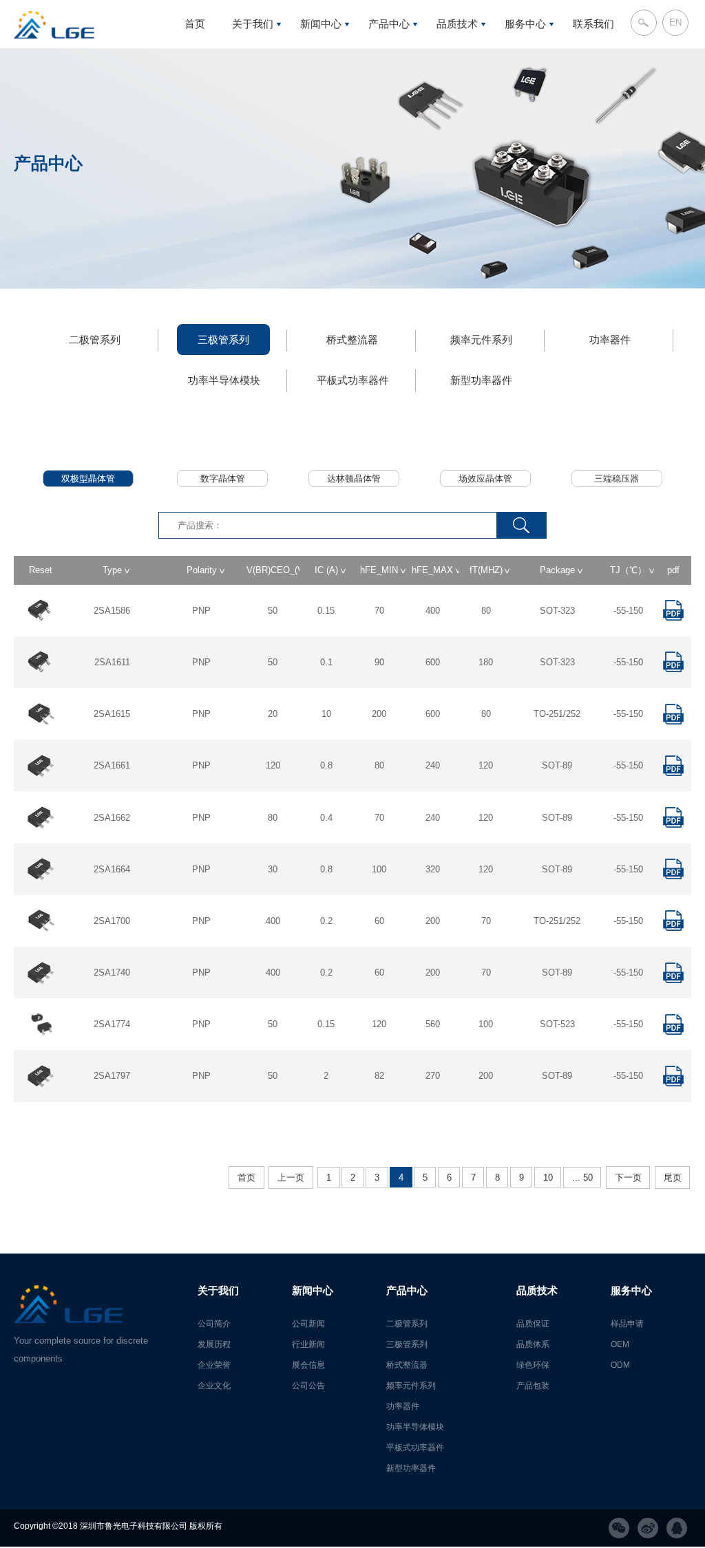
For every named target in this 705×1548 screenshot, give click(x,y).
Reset (40, 570)
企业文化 (252, 86)
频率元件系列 (481, 339)
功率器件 (610, 339)
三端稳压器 (616, 478)
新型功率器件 (481, 380)
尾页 (673, 1177)
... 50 (582, 1177)
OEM (620, 1344)
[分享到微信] (619, 1528)
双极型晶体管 (88, 478)
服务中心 (525, 24)
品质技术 (457, 24)
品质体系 (532, 1344)
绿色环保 (457, 55)
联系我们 (593, 24)
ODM (525, 55)
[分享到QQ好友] (676, 1528)
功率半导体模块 (224, 380)
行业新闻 (308, 1344)
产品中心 (389, 24)
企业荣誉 (252, 55)
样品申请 (627, 1324)
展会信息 (321, 55)
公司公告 (321, 86)
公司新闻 (308, 1324)
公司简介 (214, 1324)
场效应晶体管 (485, 478)
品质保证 (532, 1324)
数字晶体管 (222, 478)
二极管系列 (94, 339)
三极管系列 (223, 339)
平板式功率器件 (353, 380)
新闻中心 (320, 24)
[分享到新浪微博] (648, 1528)
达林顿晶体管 (354, 478)
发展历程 (214, 1344)
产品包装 (457, 86)
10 (548, 1177)
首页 (195, 24)
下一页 (628, 1177)
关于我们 (252, 24)
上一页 (290, 1177)
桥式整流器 (352, 339)
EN (675, 22)
